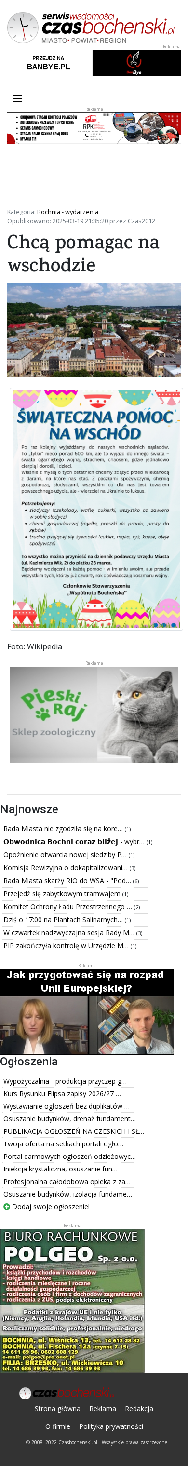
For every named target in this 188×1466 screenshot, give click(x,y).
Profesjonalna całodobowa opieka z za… (67, 1181)
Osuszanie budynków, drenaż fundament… (69, 1118)
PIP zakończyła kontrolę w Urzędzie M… (67, 945)
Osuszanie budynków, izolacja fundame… (67, 1193)
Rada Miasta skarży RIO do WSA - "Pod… (68, 880)
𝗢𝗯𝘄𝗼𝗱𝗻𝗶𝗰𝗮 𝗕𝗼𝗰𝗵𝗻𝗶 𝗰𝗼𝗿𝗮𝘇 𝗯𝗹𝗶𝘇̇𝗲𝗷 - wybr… (75, 841)
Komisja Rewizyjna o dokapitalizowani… (66, 867)
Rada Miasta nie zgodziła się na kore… (64, 828)
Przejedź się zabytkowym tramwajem (62, 893)
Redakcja (139, 1408)
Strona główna (58, 1408)
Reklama (102, 1408)
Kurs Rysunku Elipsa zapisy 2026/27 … (62, 1093)
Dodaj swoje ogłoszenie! (50, 1206)
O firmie (57, 1426)
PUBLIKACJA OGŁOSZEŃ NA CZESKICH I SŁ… (73, 1131)
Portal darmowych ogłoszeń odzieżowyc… (69, 1156)
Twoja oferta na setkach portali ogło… (63, 1143)
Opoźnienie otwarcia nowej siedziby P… (66, 854)
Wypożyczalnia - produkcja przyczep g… (65, 1081)
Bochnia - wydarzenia (67, 211)
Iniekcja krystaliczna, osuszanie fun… (60, 1168)
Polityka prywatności (111, 1426)
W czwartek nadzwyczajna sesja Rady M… (69, 932)
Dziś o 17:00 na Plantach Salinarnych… (64, 919)
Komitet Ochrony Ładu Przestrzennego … (68, 906)
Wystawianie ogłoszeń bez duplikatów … (66, 1106)
